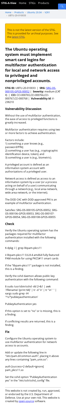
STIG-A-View (8, 3)
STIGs (32, 3)
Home (22, 3)
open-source (26, 401)
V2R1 (47, 12)
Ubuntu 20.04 (34, 12)
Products (43, 3)
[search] (62, 6)
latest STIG (18, 37)
